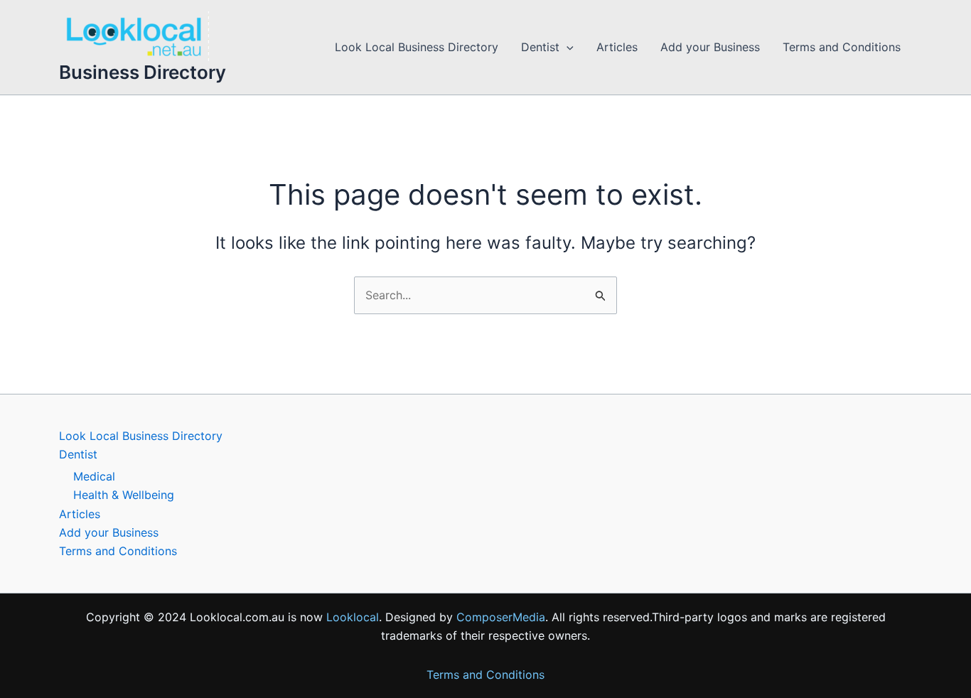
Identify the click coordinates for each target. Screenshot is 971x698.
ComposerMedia (500, 617)
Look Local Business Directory (416, 47)
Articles (617, 47)
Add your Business (710, 47)
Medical (94, 476)
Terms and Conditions (842, 47)
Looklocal (352, 617)
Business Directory (142, 72)
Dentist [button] (540, 47)
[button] (566, 47)
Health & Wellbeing (123, 495)
